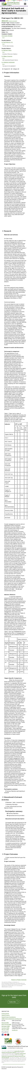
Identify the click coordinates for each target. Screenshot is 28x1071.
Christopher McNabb (7, 36)
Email (3, 37)
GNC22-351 (9, 21)
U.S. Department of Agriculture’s (12, 1055)
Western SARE (5, 1029)
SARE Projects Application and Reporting (12, 1018)
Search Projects (6, 1015)
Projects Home (5, 1013)
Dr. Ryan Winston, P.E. (7, 42)
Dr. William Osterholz (7, 56)
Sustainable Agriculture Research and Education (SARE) (13, 1051)
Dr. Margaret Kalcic (7, 50)
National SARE (5, 1022)
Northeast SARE (6, 1026)
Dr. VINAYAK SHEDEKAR (8, 62)
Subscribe (12, 1002)
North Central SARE (6, 1024)
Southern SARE (5, 1028)
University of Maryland (20, 1053)
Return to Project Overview (18, 979)
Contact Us (15, 1030)
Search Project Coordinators (9, 1017)
